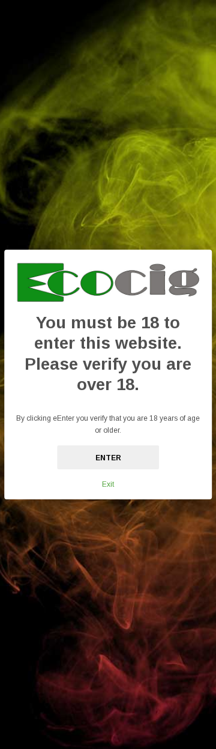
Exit (108, 484)
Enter (108, 458)
